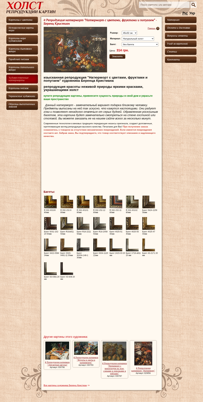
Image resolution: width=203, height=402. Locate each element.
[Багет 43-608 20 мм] (66, 268)
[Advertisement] (101, 164)
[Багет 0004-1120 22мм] (99, 245)
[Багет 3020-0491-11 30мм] (66, 245)
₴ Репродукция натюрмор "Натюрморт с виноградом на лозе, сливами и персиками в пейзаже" (114, 368)
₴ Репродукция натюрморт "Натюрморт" (143, 369)
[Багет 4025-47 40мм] (148, 223)
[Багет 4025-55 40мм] (132, 223)
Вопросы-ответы (177, 36)
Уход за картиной (177, 43)
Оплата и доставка (178, 28)
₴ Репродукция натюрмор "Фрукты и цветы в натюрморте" (86, 360)
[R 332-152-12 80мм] (99, 202)
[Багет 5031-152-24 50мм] (50, 223)
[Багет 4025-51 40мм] (116, 223)
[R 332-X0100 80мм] (50, 202)
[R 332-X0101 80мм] (83, 202)
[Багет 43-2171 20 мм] (148, 245)
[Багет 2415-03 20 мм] (116, 245)
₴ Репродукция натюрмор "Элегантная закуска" (57, 363)
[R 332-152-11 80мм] (116, 202)
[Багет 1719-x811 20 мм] (132, 245)
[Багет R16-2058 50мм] (99, 223)
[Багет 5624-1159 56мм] (148, 202)
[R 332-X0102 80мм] (132, 202)
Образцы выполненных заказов (22, 105)
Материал (173, 20)
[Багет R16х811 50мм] (66, 223)
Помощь (152, 28)
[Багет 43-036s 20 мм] (50, 268)
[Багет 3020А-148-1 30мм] (83, 245)
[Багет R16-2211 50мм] (83, 223)
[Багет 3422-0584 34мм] (50, 245)
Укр (192, 13)
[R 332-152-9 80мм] (66, 202)
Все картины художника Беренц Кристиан (65, 385)
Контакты (173, 59)
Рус (185, 13)
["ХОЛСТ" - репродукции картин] (31, 8)
